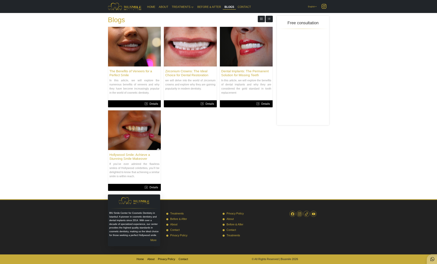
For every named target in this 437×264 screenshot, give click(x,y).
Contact (244, 6)
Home (151, 6)
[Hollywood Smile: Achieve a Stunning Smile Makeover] (134, 130)
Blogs (229, 6)
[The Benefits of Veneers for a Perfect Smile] (134, 46)
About (163, 6)
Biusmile (286, 259)
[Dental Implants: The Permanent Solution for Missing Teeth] (246, 46)
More (153, 240)
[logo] (124, 6)
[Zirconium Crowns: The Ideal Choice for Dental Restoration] (190, 46)
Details (153, 103)
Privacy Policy (178, 235)
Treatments (181, 6)
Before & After (209, 6)
